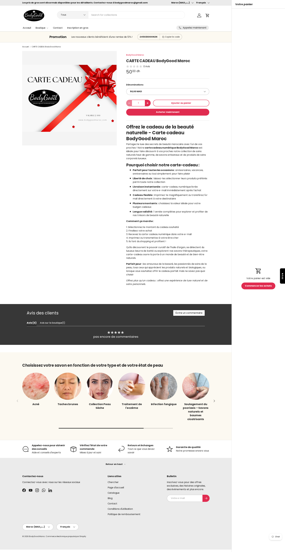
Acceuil (27, 28)
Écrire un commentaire (188, 313)
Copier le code (172, 36)
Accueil (25, 47)
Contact (58, 28)
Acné (35, 404)
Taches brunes (68, 404)
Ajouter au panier (181, 102)
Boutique (40, 28)
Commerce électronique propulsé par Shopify (66, 536)
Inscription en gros (77, 28)
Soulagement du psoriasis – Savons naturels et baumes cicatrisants (195, 411)
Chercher (113, 482)
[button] (207, 15)
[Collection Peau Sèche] (99, 386)
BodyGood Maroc (135, 54)
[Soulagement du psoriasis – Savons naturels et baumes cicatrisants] (195, 386)
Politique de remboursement (124, 514)
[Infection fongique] (163, 386)
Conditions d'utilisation (120, 509)
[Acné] (35, 386)
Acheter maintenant (167, 112)
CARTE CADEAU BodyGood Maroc (46, 47)
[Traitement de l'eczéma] (131, 386)
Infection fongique (164, 404)
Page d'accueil (116, 487)
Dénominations (134, 84)
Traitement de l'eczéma (132, 406)
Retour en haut (114, 464)
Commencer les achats (258, 285)
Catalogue (114, 493)
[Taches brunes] (67, 386)
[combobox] (121, 15)
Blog (110, 498)
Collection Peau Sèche (100, 406)
